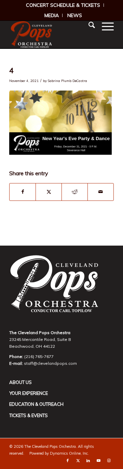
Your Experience (28, 393)
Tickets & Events (28, 415)
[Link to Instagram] (109, 460)
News (74, 15)
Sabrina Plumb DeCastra (67, 81)
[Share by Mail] (100, 192)
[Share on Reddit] (74, 192)
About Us (20, 382)
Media (51, 15)
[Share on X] (49, 192)
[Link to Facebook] (68, 460)
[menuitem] (63, 5)
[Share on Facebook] (23, 192)
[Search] (88, 26)
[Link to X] (78, 460)
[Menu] (104, 26)
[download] (51, 34)
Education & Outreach (36, 404)
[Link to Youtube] (98, 460)
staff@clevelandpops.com (50, 363)
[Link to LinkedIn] (88, 460)
